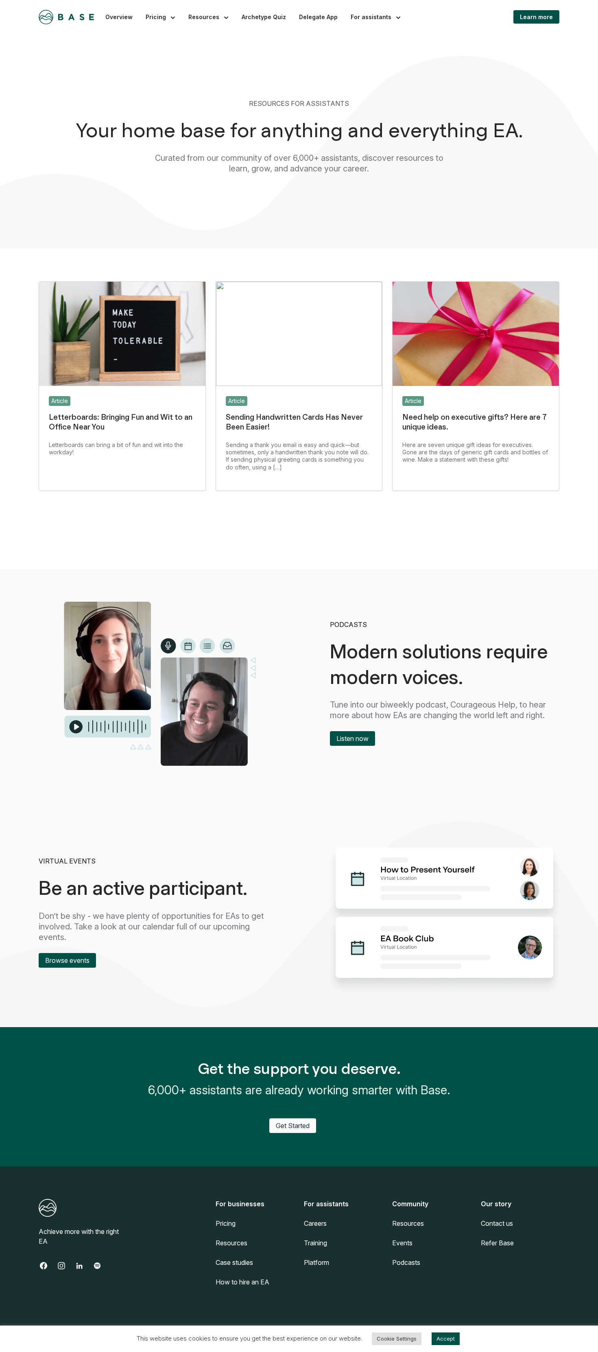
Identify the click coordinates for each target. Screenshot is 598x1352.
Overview (119, 16)
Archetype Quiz (264, 16)
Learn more (536, 16)
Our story (496, 1204)
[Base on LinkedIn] (83, 1265)
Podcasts (406, 1262)
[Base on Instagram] (65, 1265)
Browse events (67, 960)
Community (410, 1204)
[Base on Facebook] (48, 1265)
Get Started (293, 1126)
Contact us (497, 1223)
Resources (203, 16)
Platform (316, 1262)
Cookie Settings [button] (397, 1338)
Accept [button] (445, 1338)
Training (315, 1243)
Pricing (156, 16)
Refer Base (497, 1243)
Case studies (234, 1262)
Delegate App (318, 16)
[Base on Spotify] (101, 1265)
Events (402, 1243)
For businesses (240, 1204)
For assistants (371, 16)
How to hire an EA (242, 1282)
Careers (315, 1223)
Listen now (352, 738)
